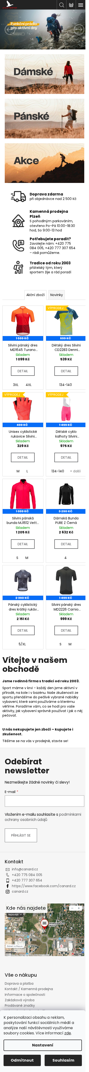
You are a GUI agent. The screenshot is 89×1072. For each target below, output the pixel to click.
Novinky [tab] (56, 294)
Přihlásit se (21, 835)
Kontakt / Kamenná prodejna (29, 989)
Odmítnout (22, 1060)
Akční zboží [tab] (35, 294)
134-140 (65, 384)
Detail (23, 371)
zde (67, 1033)
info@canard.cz (25, 869)
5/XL (22, 644)
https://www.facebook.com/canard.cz (44, 886)
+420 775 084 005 (27, 875)
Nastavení (42, 1045)
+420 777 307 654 (27, 880)
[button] (6, 29)
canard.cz (20, 891)
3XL (16, 384)
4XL (29, 384)
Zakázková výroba (19, 1000)
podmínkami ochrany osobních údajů (43, 817)
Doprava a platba (19, 983)
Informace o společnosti (25, 994)
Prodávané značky (20, 1005)
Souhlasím (63, 1060)
